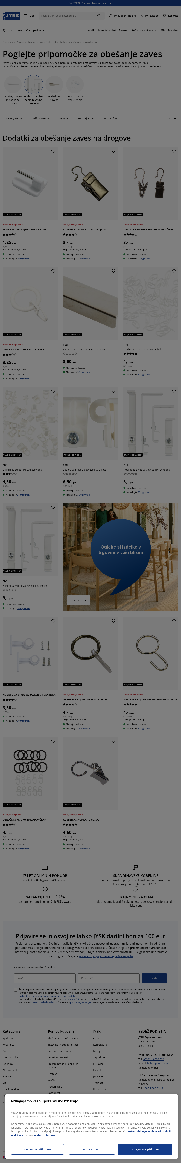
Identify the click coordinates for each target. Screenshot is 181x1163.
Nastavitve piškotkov (37, 1149)
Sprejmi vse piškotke (145, 1149)
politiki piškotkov (44, 1135)
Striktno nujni (92, 1149)
